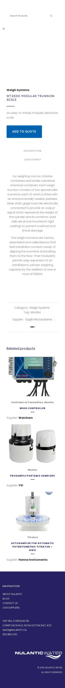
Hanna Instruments (33, 560)
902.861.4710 (26, 10)
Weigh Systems (18, 90)
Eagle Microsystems (38, 319)
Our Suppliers (11, 607)
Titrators (32, 537)
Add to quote (24, 131)
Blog (6, 598)
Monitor (36, 312)
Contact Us (10, 603)
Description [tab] (32, 151)
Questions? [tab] (32, 159)
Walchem (26, 418)
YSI (21, 485)
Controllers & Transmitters (27, 402)
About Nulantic (12, 594)
